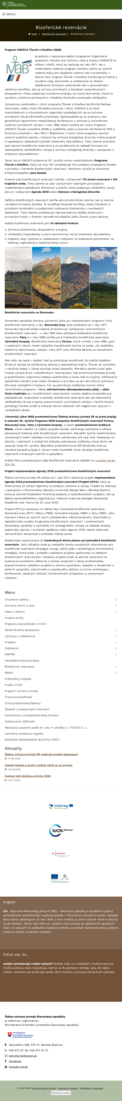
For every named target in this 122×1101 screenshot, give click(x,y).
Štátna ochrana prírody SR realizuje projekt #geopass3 (41, 754)
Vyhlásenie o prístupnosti (91, 1088)
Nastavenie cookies (61, 1093)
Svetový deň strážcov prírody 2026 (28, 776)
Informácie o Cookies (68, 1088)
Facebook (15, 1061)
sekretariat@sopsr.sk (23, 1055)
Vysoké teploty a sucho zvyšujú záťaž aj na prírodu (38, 765)
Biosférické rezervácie (54, 34)
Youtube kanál (18, 1066)
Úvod (34, 34)
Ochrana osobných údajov (44, 1088)
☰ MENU (9, 14)
